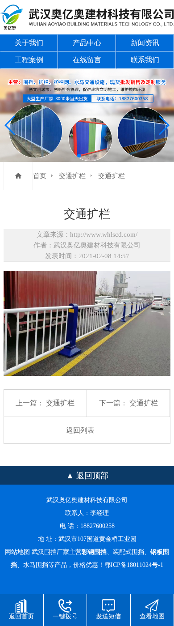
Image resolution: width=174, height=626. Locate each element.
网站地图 (17, 552)
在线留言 (87, 60)
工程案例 (29, 60)
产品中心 (87, 43)
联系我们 (145, 60)
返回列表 (80, 430)
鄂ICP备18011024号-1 (133, 565)
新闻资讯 (145, 43)
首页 (39, 175)
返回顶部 (92, 475)
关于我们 (29, 43)
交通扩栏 (72, 175)
